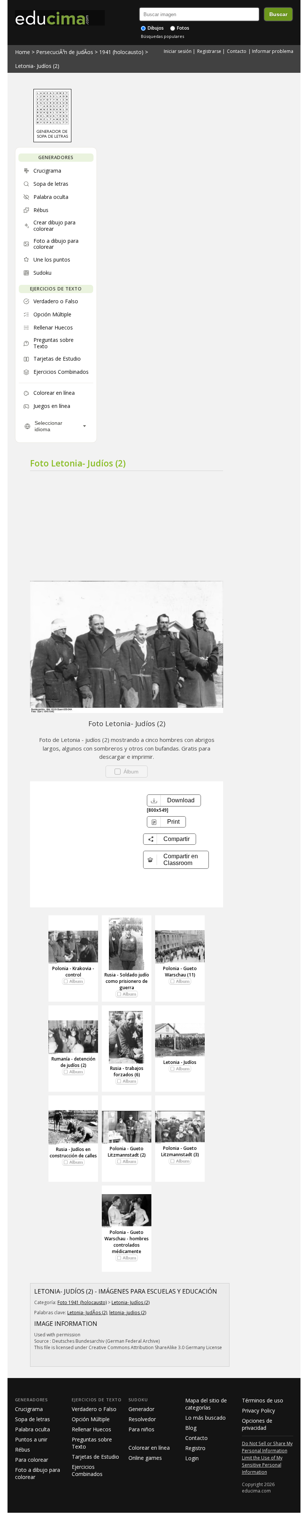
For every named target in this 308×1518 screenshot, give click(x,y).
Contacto (236, 51)
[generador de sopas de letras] (52, 140)
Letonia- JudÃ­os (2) (87, 1312)
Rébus (22, 1449)
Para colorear (31, 1459)
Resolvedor (142, 1419)
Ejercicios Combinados (87, 1470)
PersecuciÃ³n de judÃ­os (64, 52)
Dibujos (155, 28)
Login (192, 1458)
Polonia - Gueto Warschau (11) (180, 971)
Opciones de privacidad (257, 1424)
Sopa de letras (32, 1419)
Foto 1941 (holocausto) (82, 1302)
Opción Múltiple (91, 1419)
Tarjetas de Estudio (95, 1456)
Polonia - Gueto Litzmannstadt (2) (127, 1151)
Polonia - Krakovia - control (73, 971)
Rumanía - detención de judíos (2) (73, 1062)
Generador (141, 1409)
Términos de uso (262, 1400)
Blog (190, 1427)
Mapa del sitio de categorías (206, 1404)
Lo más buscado (205, 1417)
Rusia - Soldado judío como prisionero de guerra (126, 981)
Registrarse (209, 51)
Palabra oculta (32, 1429)
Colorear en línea (149, 1447)
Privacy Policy (258, 1410)
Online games (145, 1457)
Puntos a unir (31, 1439)
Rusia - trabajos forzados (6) (126, 1071)
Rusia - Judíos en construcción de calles (73, 1152)
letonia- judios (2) (127, 1312)
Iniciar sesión (178, 51)
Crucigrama (29, 1409)
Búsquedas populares (162, 36)
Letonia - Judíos (179, 1062)
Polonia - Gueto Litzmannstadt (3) (180, 1151)
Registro (195, 1448)
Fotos (182, 28)
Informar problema (272, 51)
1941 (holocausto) (121, 52)
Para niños (141, 1429)
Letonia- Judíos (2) (37, 65)
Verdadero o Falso (94, 1409)
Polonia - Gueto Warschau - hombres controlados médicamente (126, 1242)
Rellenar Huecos (91, 1429)
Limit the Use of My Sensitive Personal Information (262, 1465)
